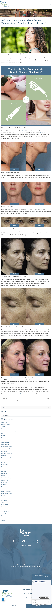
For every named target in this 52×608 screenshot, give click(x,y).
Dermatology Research (6, 453)
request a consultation (9, 393)
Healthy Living (4, 473)
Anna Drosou (4, 422)
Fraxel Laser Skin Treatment (7, 469)
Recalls (3, 495)
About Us (23, 589)
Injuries (3, 475)
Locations (39, 605)
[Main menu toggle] (50, 4)
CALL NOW (13, 605)
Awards (3, 426)
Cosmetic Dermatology (6, 446)
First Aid (3, 462)
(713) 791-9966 (24, 393)
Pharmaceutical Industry (6, 493)
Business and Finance (6, 437)
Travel (2, 509)
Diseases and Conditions (7, 457)
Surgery (3, 507)
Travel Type (3, 513)
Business (3, 435)
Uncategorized (4, 515)
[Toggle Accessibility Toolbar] (3, 599)
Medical (28, 589)
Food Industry (4, 464)
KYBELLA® (23, 130)
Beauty (2, 429)
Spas (2, 502)
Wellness (3, 520)
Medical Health (4, 480)
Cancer (3, 440)
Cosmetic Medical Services (7, 449)
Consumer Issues (5, 444)
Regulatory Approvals (6, 498)
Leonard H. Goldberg (6, 478)
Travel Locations (5, 511)
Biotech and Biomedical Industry (8, 431)
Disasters (3, 455)
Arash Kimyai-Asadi (5, 424)
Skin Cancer (4, 500)
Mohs (2, 486)
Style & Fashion (4, 504)
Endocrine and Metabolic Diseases (9, 460)
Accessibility (29, 597)
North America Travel (6, 491)
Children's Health (5, 442)
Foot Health (4, 466)
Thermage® (43, 132)
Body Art (3, 433)
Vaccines (3, 518)
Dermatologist (4, 451)
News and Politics (5, 489)
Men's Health (4, 482)
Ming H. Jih (3, 484)
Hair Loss (3, 471)
